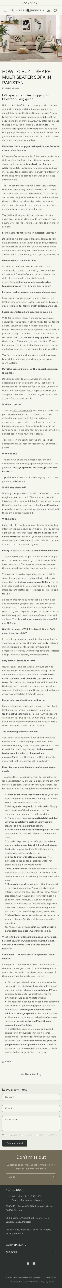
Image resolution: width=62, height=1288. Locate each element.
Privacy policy (16, 1282)
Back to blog (33, 1074)
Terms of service (31, 1282)
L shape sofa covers (42, 333)
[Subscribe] (53, 1176)
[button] (6, 10)
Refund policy (50, 1277)
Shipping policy (47, 1282)
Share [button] (8, 1061)
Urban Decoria (19, 1277)
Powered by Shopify (33, 1277)
